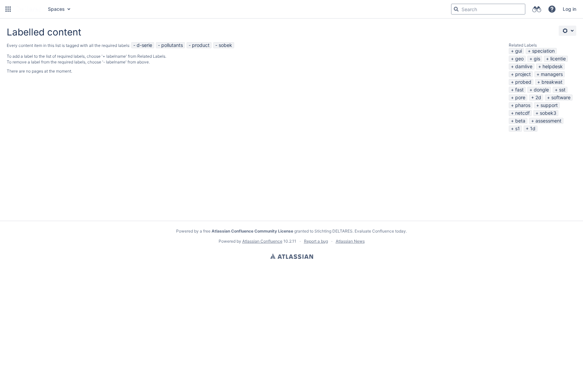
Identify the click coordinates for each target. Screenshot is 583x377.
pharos (522, 105)
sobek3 (548, 113)
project (523, 74)
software (561, 97)
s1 (517, 128)
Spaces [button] (56, 9)
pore (520, 97)
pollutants (172, 45)
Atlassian (291, 256)
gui (518, 51)
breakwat (552, 82)
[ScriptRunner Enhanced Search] (537, 9)
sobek (225, 45)
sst (562, 89)
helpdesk (553, 66)
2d (538, 97)
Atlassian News (350, 241)
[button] (8, 9)
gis (537, 58)
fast (519, 89)
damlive (523, 66)
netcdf (522, 113)
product (201, 45)
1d (532, 128)
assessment (548, 121)
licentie (558, 58)
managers (552, 74)
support (549, 105)
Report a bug (316, 241)
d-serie (144, 45)
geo (519, 58)
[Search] (456, 9)
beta (520, 121)
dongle (541, 89)
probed (523, 82)
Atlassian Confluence (262, 241)
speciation (543, 51)
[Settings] (567, 31)
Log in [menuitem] (569, 9)
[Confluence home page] (29, 9)
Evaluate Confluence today (380, 231)
